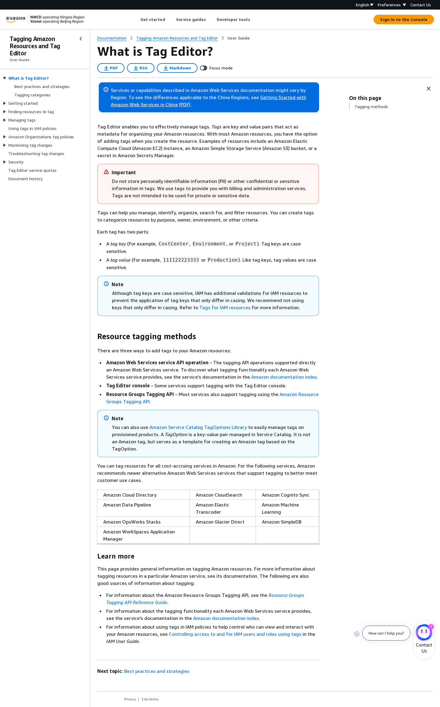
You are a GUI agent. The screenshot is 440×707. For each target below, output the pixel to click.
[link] (238, 38)
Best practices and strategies (156, 671)
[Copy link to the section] (92, 336)
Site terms (150, 699)
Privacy (130, 699)
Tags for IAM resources (225, 307)
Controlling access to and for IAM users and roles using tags (235, 634)
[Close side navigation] (81, 38)
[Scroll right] (254, 19)
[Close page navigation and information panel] (428, 88)
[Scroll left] (135, 19)
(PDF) (184, 104)
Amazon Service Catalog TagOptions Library (198, 427)
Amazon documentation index (284, 377)
